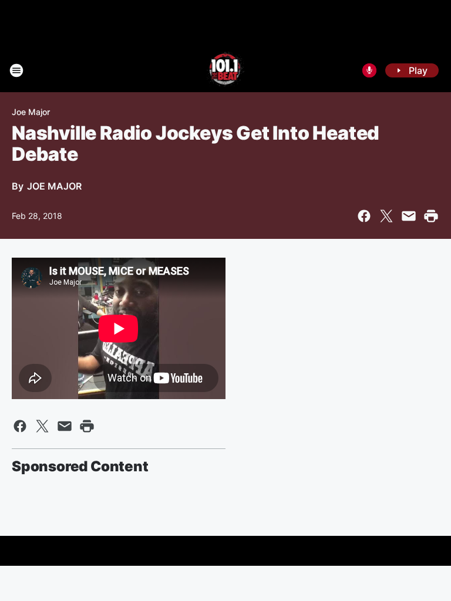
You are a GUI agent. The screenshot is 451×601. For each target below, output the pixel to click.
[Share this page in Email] (408, 216)
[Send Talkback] (369, 70)
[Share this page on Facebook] (364, 216)
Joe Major (31, 112)
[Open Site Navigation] (16, 70)
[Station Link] (226, 70)
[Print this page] (431, 216)
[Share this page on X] (386, 216)
